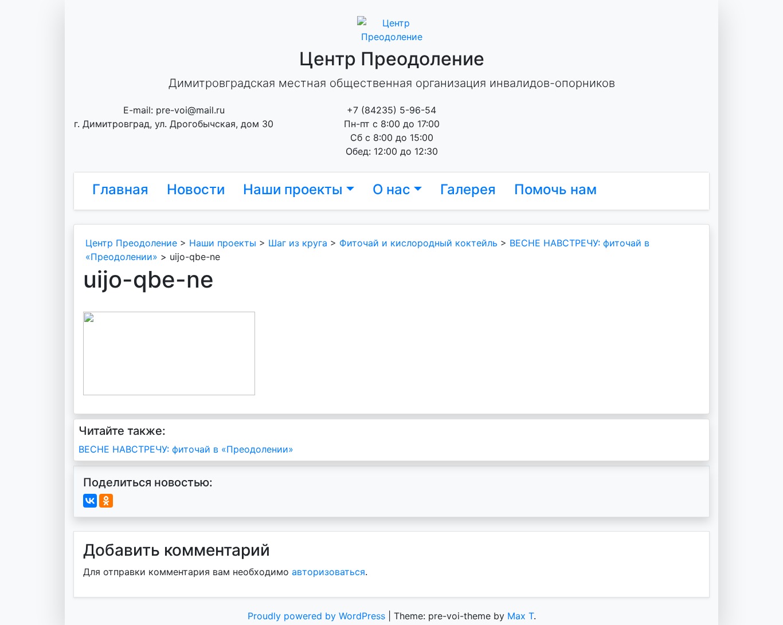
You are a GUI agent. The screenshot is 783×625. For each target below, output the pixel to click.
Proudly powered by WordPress (318, 616)
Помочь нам (555, 189)
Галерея (468, 189)
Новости (196, 189)
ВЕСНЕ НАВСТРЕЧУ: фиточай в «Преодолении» (186, 449)
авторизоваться (328, 571)
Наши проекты (293, 189)
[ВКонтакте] (90, 501)
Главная (120, 189)
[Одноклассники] (106, 501)
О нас (391, 189)
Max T (520, 616)
